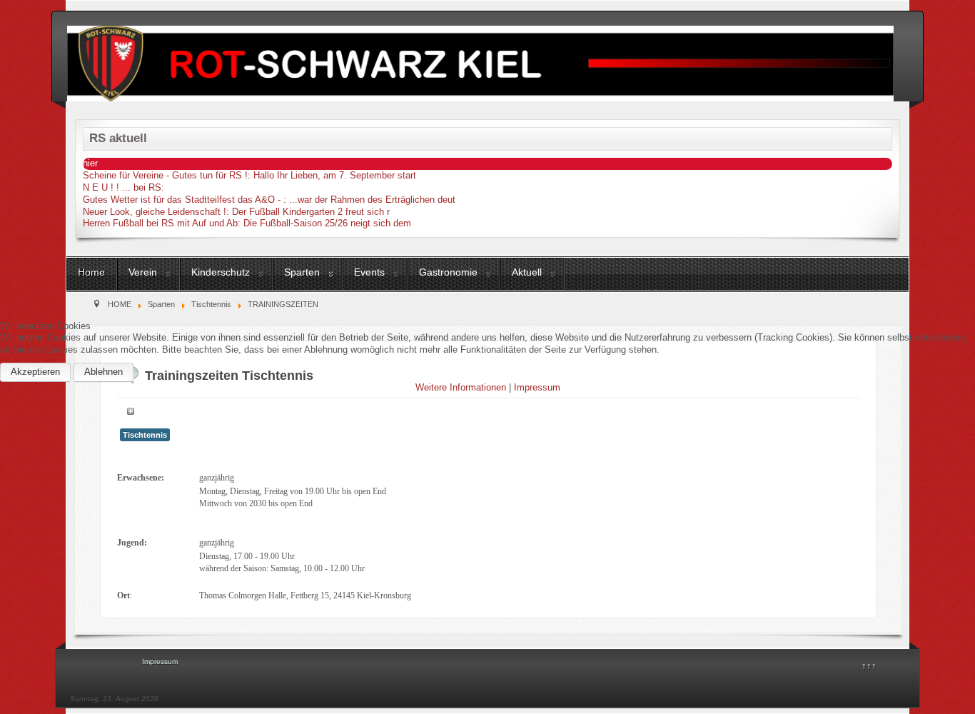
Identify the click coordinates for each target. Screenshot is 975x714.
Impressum (537, 387)
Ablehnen (103, 371)
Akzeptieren (35, 371)
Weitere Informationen (460, 387)
